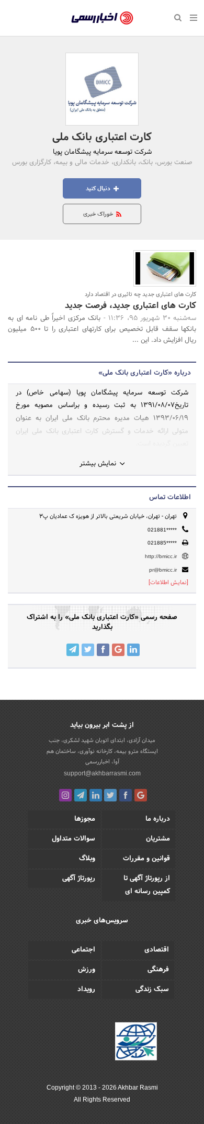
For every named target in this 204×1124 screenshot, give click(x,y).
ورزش (86, 969)
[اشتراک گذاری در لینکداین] (133, 650)
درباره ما (157, 819)
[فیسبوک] (125, 795)
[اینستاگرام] (65, 795)
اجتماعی (83, 950)
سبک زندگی (152, 989)
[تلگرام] (80, 795)
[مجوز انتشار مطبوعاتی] (136, 1042)
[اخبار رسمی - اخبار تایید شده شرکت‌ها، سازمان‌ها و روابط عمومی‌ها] (102, 18)
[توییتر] (110, 795)
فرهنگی (158, 969)
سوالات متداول (73, 839)
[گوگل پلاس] (140, 795)
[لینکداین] (95, 795)
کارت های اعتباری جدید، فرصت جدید (130, 306)
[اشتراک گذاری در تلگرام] (72, 650)
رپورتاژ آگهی (78, 878)
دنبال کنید (99, 188)
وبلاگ (87, 858)
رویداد (86, 989)
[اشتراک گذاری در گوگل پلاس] (118, 650)
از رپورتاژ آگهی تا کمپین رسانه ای (146, 885)
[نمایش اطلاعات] (168, 582)
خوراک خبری (99, 214)
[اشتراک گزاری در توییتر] (88, 650)
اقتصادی (156, 950)
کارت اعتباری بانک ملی (102, 137)
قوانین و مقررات (146, 858)
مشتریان (158, 839)
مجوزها (84, 819)
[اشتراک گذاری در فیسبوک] (103, 650)
